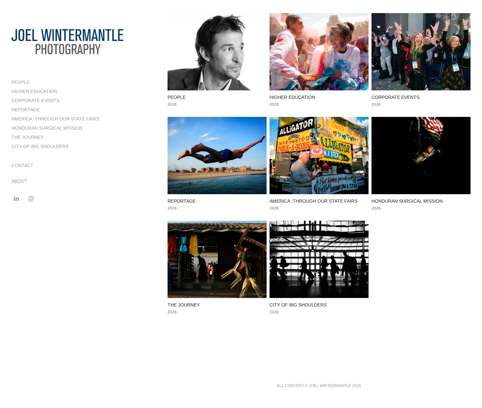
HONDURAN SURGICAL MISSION (47, 128)
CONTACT (22, 165)
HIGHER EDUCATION (34, 91)
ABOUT (19, 181)
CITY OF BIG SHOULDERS (40, 146)
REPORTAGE (25, 109)
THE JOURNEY (27, 137)
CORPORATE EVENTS (35, 100)
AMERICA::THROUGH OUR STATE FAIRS (55, 118)
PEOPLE (20, 82)
